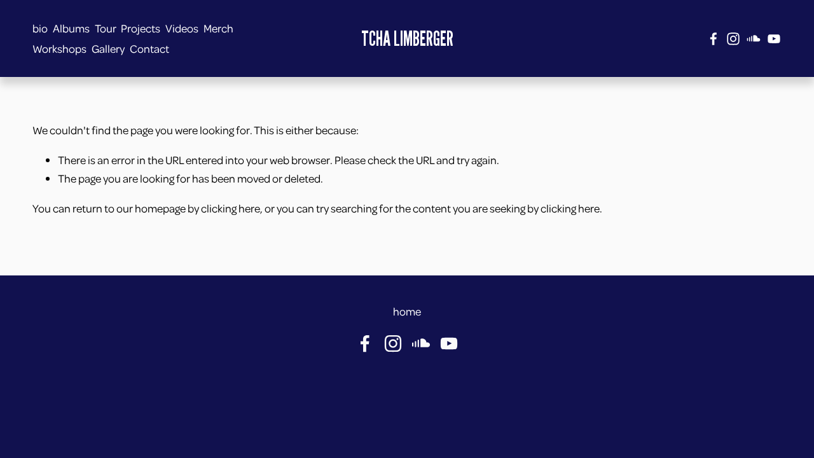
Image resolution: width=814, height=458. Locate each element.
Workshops (59, 48)
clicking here (230, 208)
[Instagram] (733, 38)
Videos (181, 28)
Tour (105, 28)
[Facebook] (713, 38)
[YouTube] (774, 38)
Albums (71, 28)
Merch (218, 28)
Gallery (108, 48)
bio (40, 28)
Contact (149, 48)
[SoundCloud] (753, 38)
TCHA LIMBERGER (407, 38)
